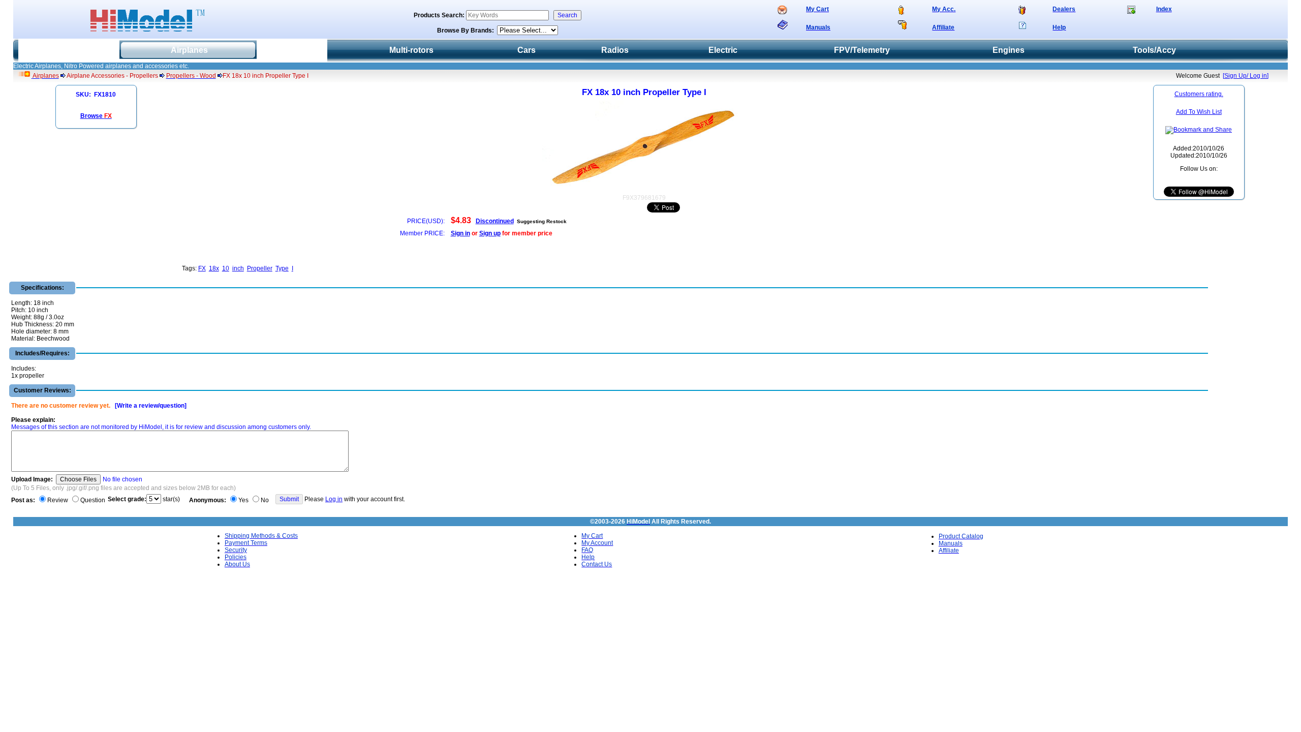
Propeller (259, 268)
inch (238, 268)
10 (225, 268)
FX (202, 268)
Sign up (490, 233)
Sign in (460, 233)
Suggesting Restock (542, 221)
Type (282, 268)
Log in (334, 499)
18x (214, 268)
